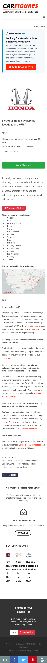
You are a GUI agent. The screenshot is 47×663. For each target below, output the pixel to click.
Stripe (11, 422)
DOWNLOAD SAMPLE (14, 208)
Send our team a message (30, 445)
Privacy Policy (25, 651)
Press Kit (37, 651)
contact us (6, 358)
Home (36, 27)
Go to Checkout (23, 165)
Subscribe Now (27, 632)
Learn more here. (30, 429)
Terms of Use (11, 651)
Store (43, 27)
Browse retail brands (21, 67)
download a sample (31, 329)
